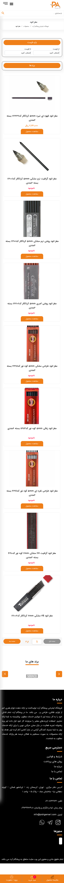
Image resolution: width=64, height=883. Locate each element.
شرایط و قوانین (54, 756)
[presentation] (59, 674)
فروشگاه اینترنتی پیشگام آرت (40, 26)
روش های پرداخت (52, 761)
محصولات (26, 26)
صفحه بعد (12, 641)
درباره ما (58, 766)
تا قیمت (27, 49)
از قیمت (56, 49)
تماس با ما (56, 771)
